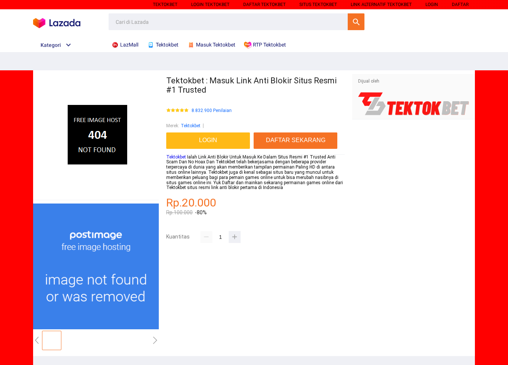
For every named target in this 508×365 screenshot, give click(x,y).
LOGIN (431, 4)
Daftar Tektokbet (264, 4)
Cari (356, 21)
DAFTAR (460, 4)
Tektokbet (165, 4)
